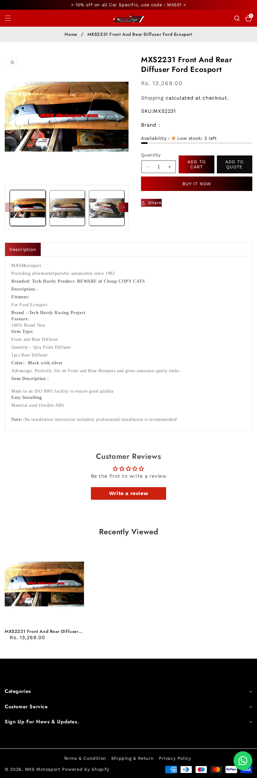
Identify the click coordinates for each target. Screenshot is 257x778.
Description (22, 249)
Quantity (150, 154)
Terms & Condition (85, 758)
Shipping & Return (132, 758)
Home (71, 34)
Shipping (152, 98)
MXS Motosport (42, 769)
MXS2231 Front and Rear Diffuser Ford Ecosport (42, 631)
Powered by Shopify (85, 769)
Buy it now (196, 183)
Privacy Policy (175, 758)
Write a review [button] (128, 493)
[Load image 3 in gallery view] (107, 208)
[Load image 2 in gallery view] (67, 208)
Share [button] (155, 202)
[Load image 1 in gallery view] (28, 208)
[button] (11, 18)
